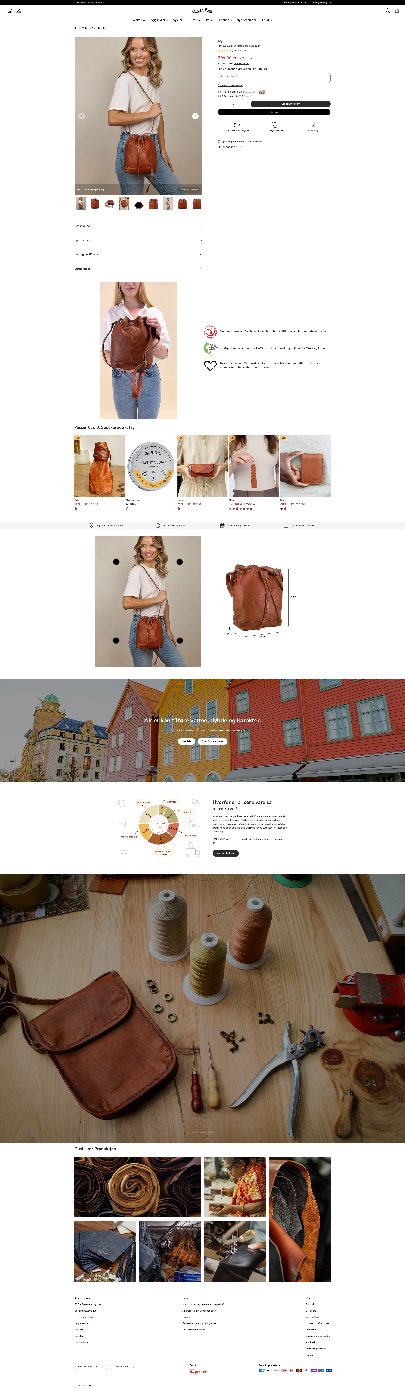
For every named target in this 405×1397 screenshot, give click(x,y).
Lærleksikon (81, 1342)
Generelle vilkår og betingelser (199, 1323)
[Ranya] (202, 466)
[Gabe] (305, 466)
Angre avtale (81, 1323)
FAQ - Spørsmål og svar (87, 1304)
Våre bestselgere (225, 853)
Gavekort (311, 1310)
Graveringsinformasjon (230, 85)
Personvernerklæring (193, 1329)
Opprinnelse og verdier (318, 1336)
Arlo (76, 500)
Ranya (180, 500)
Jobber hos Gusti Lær (317, 1323)
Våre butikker (313, 1317)
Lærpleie (186, 741)
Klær (193, 20)
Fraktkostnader (241, 63)
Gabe (283, 500)
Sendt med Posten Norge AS (89, 2)
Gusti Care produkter (212, 741)
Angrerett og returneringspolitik (199, 1310)
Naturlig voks (133, 500)
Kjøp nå (274, 111)
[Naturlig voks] (151, 466)
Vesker (137, 20)
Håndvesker (95, 28)
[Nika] (254, 466)
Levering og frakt (83, 1317)
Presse (310, 1355)
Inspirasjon (311, 1342)
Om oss (186, 1317)
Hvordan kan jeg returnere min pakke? (203, 1304)
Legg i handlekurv (291, 103)
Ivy (104, 28)
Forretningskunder (316, 1348)
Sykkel (177, 20)
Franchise (311, 1329)
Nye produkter (246, 20)
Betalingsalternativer (85, 1310)
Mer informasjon (190, 189)
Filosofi (310, 1304)
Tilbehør (223, 20)
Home (77, 28)
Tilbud (264, 20)
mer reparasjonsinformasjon (214, 1030)
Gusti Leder (86, 1385)
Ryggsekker (157, 20)
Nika (231, 500)
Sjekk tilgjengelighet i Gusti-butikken (241, 141)
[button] (9, 10)
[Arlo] (99, 466)
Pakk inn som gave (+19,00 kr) (238, 92)
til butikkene (183, 1030)
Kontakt (78, 1329)
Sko (206, 20)
